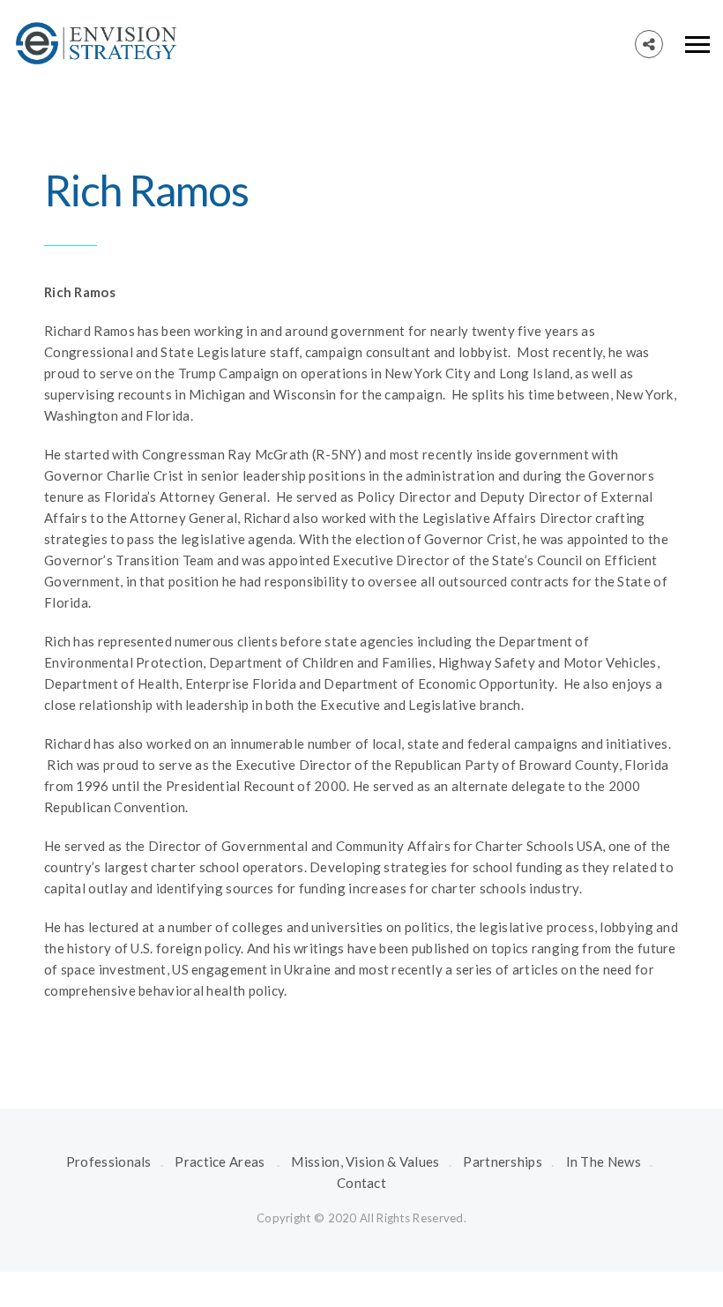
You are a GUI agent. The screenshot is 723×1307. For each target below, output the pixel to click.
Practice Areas (220, 1161)
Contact (361, 1183)
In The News (603, 1161)
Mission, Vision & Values (365, 1161)
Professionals (109, 1161)
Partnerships (502, 1161)
